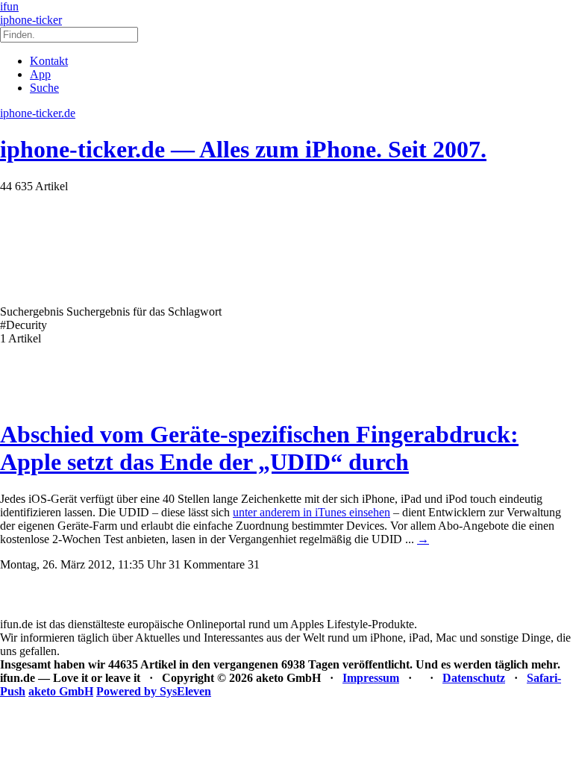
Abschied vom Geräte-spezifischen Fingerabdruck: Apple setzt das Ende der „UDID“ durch (259, 448)
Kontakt (49, 60)
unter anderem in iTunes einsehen (311, 512)
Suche (44, 87)
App (40, 74)
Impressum (370, 677)
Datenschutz (473, 677)
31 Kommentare (207, 564)
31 (254, 564)
